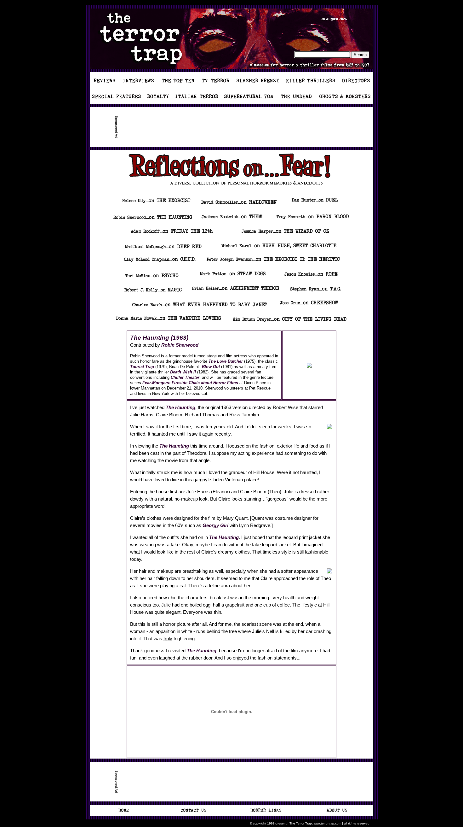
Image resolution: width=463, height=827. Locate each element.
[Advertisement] (234, 127)
